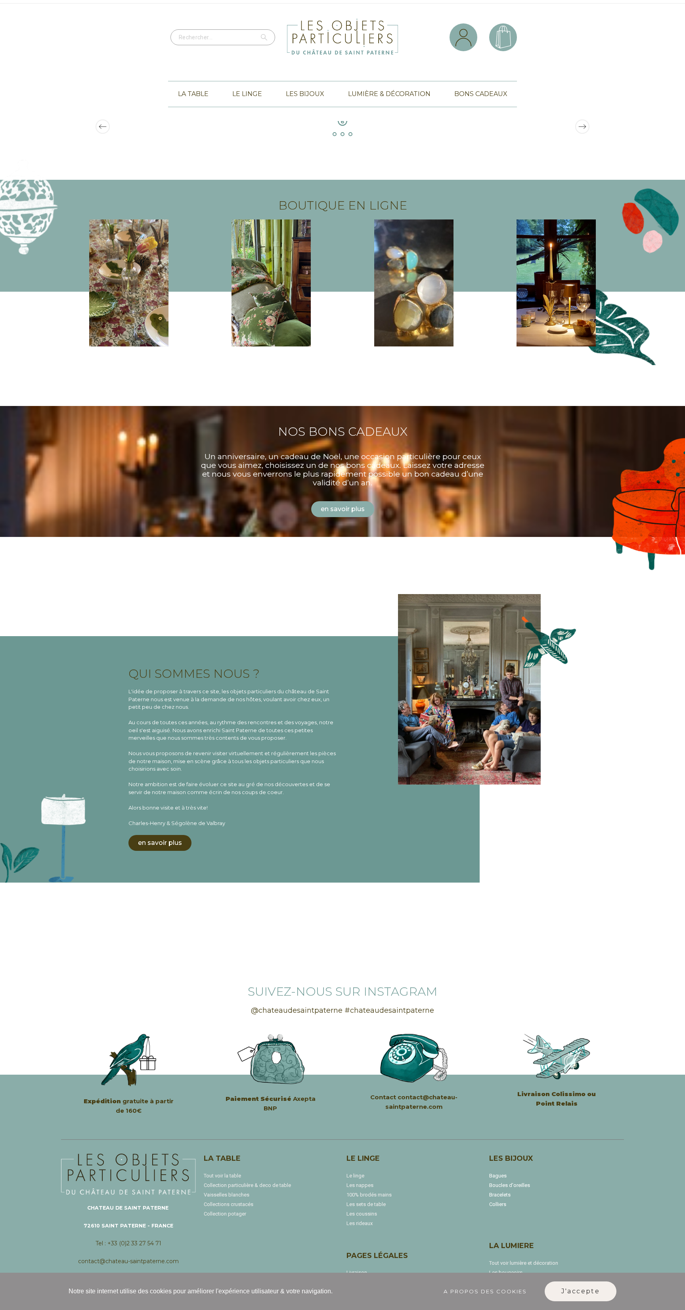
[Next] (582, 126)
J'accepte (580, 1291)
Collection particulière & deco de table (247, 1185)
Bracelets (500, 1195)
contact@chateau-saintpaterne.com (128, 1261)
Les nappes (359, 1185)
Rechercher (265, 37)
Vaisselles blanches (226, 1195)
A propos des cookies (485, 1291)
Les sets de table (366, 1204)
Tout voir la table (222, 1176)
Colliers (497, 1204)
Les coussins (361, 1214)
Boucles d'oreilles (509, 1185)
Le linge (355, 1176)
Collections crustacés (228, 1204)
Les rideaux (359, 1223)
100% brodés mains (369, 1195)
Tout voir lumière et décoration (523, 1263)
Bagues (498, 1176)
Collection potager (225, 1214)
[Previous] (103, 126)
